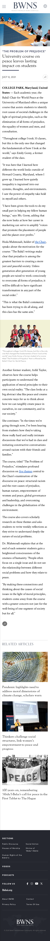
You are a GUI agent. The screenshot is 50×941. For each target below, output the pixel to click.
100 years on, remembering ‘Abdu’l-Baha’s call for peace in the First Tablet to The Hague (25, 794)
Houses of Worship (11, 848)
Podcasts (8, 875)
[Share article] (45, 77)
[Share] (4, 623)
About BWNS (8, 899)
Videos (6, 866)
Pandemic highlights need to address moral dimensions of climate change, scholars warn (22, 691)
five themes (25, 471)
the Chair (40, 242)
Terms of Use (32, 904)
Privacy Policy (9, 904)
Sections (7, 838)
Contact (30, 899)
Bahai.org (7, 889)
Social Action (32, 844)
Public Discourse (10, 844)
